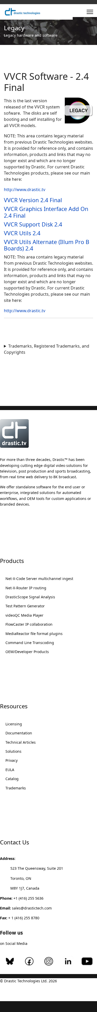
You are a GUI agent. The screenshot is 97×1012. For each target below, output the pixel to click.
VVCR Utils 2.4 (22, 233)
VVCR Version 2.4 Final (33, 200)
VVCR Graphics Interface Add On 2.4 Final (46, 212)
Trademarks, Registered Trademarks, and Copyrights (46, 349)
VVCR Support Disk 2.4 (33, 224)
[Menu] (90, 12)
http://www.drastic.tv (24, 189)
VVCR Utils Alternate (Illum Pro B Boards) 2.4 (46, 245)
